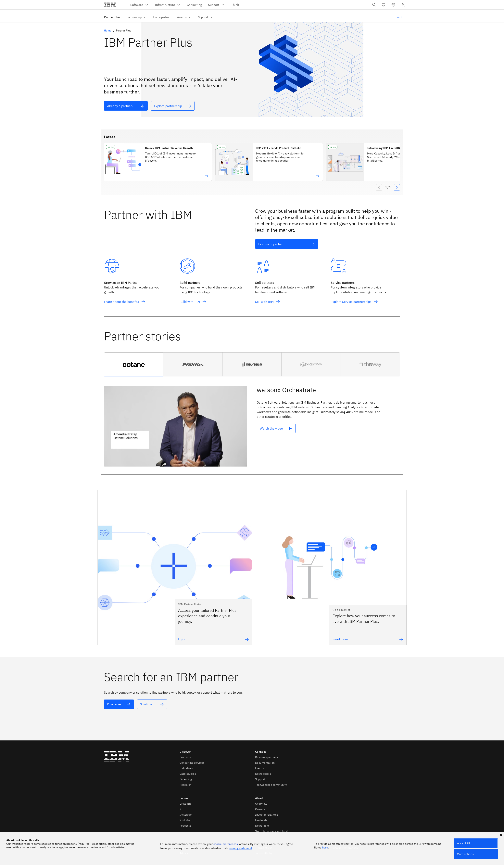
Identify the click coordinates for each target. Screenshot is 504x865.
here (325, 847)
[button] (393, 4)
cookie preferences (225, 844)
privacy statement (240, 848)
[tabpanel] (252, 427)
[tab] (133, 364)
